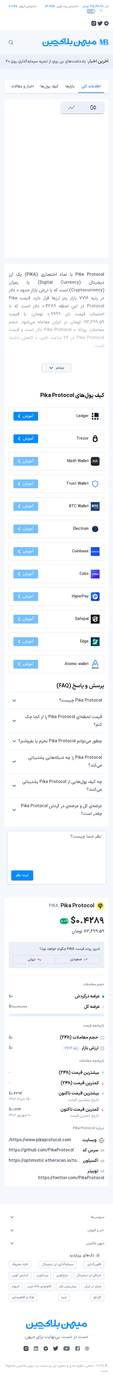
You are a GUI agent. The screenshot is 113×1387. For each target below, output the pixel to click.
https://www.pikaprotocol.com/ (40, 1140)
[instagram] (93, 23)
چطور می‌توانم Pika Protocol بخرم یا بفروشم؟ (60, 741)
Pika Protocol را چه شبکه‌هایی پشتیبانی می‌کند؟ (65, 761)
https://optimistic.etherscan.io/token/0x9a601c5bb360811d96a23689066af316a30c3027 (45, 1160)
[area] (72, 108)
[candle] (93, 108)
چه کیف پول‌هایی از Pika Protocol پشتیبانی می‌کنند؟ (62, 786)
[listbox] (56, 1217)
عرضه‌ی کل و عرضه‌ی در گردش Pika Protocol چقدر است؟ (61, 810)
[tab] (91, 86)
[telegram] (106, 23)
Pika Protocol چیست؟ (80, 700)
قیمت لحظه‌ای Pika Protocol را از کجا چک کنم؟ (63, 721)
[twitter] (100, 23)
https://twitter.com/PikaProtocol (71, 1178)
